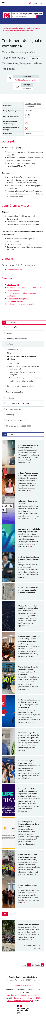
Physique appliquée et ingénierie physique (19, 30)
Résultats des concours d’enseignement (28, 446)
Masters (37, 28)
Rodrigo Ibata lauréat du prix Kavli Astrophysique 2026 (28, 559)
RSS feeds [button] (36, 965)
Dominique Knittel (14, 269)
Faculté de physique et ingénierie (26, 80)
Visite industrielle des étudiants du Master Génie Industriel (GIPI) (27, 857)
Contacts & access (24, 985)
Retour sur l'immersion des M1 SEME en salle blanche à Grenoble (28, 590)
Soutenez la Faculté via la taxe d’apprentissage (29, 530)
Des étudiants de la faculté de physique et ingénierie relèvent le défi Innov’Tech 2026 (28, 793)
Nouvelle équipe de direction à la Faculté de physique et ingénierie (28, 735)
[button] (30, 3)
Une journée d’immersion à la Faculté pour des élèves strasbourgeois (29, 639)
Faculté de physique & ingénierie (12, 28)
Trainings (29, 28)
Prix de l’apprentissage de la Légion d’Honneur (28, 474)
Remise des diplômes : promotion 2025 (27, 762)
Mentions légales (25, 995)
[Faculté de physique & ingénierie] (7, 15)
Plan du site (11, 995)
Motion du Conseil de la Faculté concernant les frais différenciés (28, 608)
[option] (23, 454)
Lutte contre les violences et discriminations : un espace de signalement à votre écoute (29, 704)
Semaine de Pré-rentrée (28, 925)
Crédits (36, 995)
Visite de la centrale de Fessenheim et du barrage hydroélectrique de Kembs (29, 671)
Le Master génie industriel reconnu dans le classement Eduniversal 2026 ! (28, 825)
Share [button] (24, 965)
